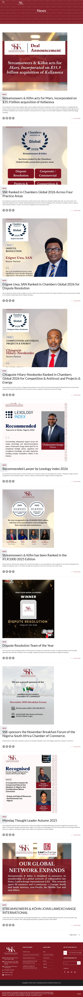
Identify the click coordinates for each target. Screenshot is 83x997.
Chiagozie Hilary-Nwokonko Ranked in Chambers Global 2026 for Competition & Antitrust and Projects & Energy (41, 378)
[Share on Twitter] (7, 118)
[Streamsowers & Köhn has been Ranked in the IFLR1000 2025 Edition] (41, 518)
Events (44, 961)
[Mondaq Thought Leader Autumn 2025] (41, 784)
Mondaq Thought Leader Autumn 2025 (29, 820)
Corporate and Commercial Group (31, 955)
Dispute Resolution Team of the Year (28, 645)
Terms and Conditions (48, 955)
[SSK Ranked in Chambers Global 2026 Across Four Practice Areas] (41, 155)
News (4, 94)
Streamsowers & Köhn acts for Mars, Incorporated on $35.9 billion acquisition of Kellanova (39, 100)
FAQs (44, 951)
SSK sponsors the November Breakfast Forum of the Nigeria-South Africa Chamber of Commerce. (38, 734)
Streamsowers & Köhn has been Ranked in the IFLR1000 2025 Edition (34, 557)
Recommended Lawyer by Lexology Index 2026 (35, 469)
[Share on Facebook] (3, 118)
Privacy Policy (46, 958)
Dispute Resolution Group (29, 958)
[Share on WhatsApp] (13, 118)
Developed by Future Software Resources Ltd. (49, 983)
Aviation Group (26, 951)
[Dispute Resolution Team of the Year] (41, 609)
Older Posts (73, 935)
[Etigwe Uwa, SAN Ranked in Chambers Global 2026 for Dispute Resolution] (41, 247)
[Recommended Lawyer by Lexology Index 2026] (41, 432)
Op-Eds (45, 964)
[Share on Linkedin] (10, 118)
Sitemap (45, 967)
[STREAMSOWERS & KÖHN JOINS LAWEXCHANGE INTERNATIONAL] (41, 872)
